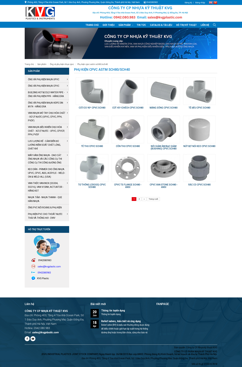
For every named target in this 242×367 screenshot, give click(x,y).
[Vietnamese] (215, 2)
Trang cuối (153, 199)
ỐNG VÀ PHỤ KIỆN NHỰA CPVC (62, 64)
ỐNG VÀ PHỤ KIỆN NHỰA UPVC (43, 79)
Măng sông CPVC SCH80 (163, 107)
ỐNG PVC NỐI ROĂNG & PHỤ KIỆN (45, 207)
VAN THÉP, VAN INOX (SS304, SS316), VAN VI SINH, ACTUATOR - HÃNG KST (46, 187)
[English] (211, 2)
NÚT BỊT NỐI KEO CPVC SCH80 (199, 146)
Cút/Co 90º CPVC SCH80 (92, 107)
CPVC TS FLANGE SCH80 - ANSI (128, 185)
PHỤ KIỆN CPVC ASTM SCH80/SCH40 (92, 64)
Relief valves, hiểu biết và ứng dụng (121, 321)
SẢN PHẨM (41, 64)
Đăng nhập (200, 2)
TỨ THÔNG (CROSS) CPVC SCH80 (92, 185)
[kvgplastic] (40, 13)
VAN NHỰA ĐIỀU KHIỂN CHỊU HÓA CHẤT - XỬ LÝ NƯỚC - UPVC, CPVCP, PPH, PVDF (46, 131)
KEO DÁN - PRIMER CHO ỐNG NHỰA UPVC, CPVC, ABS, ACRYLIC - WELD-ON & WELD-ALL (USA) (46, 173)
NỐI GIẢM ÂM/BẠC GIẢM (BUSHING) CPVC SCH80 (163, 147)
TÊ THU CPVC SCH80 (92, 146)
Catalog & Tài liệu (161, 25)
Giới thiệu (109, 25)
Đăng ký (188, 2)
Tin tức (141, 25)
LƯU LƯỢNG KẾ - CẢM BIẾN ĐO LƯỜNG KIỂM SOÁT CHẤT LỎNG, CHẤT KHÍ (44, 145)
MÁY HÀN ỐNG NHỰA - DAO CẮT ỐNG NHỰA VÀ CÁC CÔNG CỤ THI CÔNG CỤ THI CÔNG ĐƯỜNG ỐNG (45, 159)
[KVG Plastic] (140, 13)
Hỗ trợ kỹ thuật (186, 25)
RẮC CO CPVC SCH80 (199, 184)
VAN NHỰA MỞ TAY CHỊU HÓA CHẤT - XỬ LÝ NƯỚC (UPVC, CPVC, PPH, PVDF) (46, 117)
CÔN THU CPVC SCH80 (128, 146)
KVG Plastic (43, 278)
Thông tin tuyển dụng (113, 310)
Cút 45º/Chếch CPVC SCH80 (127, 107)
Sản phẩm (125, 25)
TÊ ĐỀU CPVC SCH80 (199, 107)
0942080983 (152, 2)
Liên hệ (205, 25)
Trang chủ (92, 25)
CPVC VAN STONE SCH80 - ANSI (164, 185)
